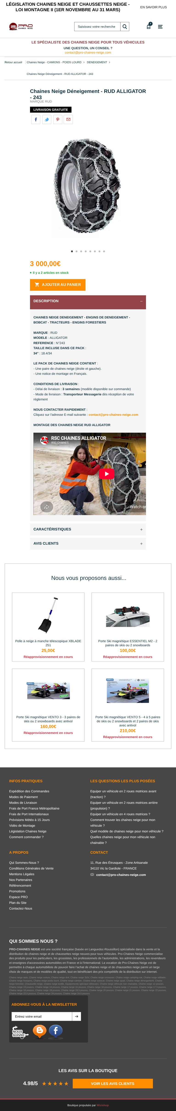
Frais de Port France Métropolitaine (34, 808)
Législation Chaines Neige (28, 831)
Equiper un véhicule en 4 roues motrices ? (120, 814)
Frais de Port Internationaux (29, 814)
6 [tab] (95, 251)
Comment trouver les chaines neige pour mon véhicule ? (122, 822)
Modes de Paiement (23, 797)
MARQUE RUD (41, 101)
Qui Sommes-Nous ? (24, 862)
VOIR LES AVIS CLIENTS (112, 1083)
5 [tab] (90, 251)
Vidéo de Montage (22, 825)
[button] (76, 1016)
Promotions (17, 891)
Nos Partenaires (20, 880)
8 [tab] (104, 251)
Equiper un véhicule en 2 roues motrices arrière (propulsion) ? (124, 805)
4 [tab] (85, 251)
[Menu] (160, 27)
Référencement (20, 885)
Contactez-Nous (20, 908)
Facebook (35, 119)
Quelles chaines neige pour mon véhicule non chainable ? (122, 840)
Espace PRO (18, 897)
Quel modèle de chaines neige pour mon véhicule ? (126, 831)
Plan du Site (18, 903)
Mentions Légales (21, 874)
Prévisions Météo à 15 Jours (29, 820)
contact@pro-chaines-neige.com (88, 52)
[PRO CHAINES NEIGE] (21, 27)
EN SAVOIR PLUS (153, 7)
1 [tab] (72, 251)
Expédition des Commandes (29, 791)
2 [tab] (76, 251)
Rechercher (124, 26)
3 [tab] (81, 251)
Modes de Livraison (23, 802)
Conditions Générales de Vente (31, 868)
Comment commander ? (26, 837)
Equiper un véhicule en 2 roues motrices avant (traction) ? (123, 794)
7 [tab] (99, 251)
